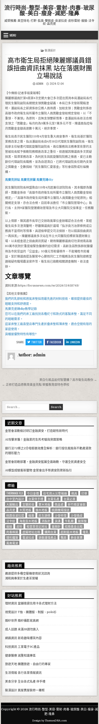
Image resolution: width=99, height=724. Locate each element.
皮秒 (19, 526)
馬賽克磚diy (44, 179)
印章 (84, 493)
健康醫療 (11, 655)
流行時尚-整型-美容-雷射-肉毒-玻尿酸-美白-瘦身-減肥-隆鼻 (49, 10)
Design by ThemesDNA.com (49, 720)
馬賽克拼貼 (12, 179)
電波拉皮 (28, 537)
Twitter (36, 342)
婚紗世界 (11, 620)
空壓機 (27, 573)
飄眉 (64, 537)
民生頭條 (44, 515)
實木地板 (44, 504)
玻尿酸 (82, 521)
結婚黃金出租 (74, 526)
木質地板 (25, 510)
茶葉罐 (33, 578)
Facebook (55, 342)
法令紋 (10, 521)
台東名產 (53, 499)
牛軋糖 (69, 521)
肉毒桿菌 (12, 532)
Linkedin (75, 342)
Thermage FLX (14, 493)
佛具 (74, 493)
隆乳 (86, 532)
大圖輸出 (12, 504)
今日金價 (33, 493)
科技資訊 (11, 646)
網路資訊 (11, 638)
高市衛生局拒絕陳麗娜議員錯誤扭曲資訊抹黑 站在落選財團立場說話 (49, 67)
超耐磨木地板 (70, 532)
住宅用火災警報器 (55, 493)
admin (39, 83)
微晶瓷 (59, 504)
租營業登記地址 (36, 526)
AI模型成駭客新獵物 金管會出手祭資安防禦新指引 (38, 470)
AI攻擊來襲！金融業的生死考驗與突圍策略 (33, 439)
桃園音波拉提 (15, 515)
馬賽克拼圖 (28, 179)
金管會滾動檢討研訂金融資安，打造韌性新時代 (36, 430)
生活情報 (11, 672)
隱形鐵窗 (12, 537)
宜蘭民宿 (28, 504)
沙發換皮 (77, 515)
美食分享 (11, 681)
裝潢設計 (50, 50)
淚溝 (58, 521)
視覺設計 (11, 612)
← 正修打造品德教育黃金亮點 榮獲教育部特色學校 (35, 384)
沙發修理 (61, 515)
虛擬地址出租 (31, 532)
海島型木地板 (28, 521)
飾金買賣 (77, 537)
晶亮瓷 (10, 510)
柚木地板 (41, 510)
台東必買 (70, 499)
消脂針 (45, 521)
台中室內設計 (15, 499)
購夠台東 (50, 532)
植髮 (31, 515)
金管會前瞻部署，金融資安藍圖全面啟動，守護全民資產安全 (45, 461)
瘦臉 (9, 526)
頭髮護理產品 (47, 537)
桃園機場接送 (61, 510)
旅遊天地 (11, 664)
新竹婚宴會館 (77, 504)
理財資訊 (11, 603)
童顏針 (56, 526)
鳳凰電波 (12, 543)
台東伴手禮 (35, 499)
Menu (13, 35)
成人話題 (11, 629)
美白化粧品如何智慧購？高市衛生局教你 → (68, 379)
